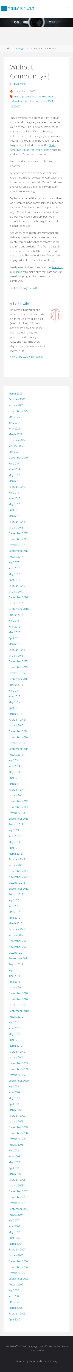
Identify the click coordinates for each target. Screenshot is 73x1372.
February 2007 (17, 1249)
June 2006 (14, 1296)
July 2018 (14, 492)
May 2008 (14, 1162)
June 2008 (14, 1156)
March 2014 (15, 783)
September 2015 (19, 679)
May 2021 (14, 451)
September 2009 (19, 1080)
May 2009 (14, 1098)
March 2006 (15, 1307)
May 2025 (14, 417)
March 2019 (15, 481)
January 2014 (16, 795)
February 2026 (17, 399)
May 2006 (14, 1302)
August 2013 (16, 824)
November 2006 (18, 1267)
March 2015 (15, 713)
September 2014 (19, 748)
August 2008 (16, 1144)
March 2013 (15, 853)
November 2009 (18, 1069)
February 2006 (17, 1313)
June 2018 (14, 498)
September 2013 (19, 818)
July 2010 (14, 1022)
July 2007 (14, 1220)
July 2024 (14, 422)
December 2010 (18, 993)
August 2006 (16, 1284)
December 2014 (18, 731)
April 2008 (14, 1168)
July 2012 (14, 900)
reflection (16, 101)
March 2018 (15, 516)
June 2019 (14, 469)
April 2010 (14, 1040)
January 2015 (16, 725)
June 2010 (14, 1028)
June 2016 (14, 626)
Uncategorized (21, 48)
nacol (17, 96)
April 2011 (14, 981)
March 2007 (15, 1243)
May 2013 (14, 842)
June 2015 (14, 696)
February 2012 (17, 929)
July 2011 (14, 970)
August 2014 (16, 754)
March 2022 (15, 434)
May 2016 (14, 632)
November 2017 (18, 539)
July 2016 (14, 620)
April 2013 (14, 847)
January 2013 (16, 865)
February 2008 (17, 1179)
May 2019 (14, 475)
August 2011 (16, 964)
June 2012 (14, 906)
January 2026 (16, 405)
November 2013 (18, 807)
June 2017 (14, 568)
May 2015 (14, 702)
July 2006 (14, 1290)
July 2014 (14, 760)
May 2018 (14, 504)
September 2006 (19, 1278)
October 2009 (17, 1075)
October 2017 (17, 545)
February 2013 (17, 859)
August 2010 (16, 1016)
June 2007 (14, 1226)
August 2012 (16, 894)
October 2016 (17, 603)
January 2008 (16, 1185)
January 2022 (16, 446)
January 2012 (16, 935)
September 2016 (19, 609)
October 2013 (17, 812)
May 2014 (14, 772)
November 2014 (18, 737)
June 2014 (14, 766)
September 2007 (19, 1209)
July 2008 (14, 1150)
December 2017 (18, 533)
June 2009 (14, 1092)
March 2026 (15, 393)
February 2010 (17, 1051)
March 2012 (15, 923)
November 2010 (18, 999)
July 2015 (14, 690)
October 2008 (17, 1139)
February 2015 (17, 719)
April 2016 (14, 638)
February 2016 (17, 649)
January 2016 (16, 655)
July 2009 (14, 1086)
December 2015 (18, 661)
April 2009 (14, 1104)
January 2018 (16, 527)
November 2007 (18, 1197)
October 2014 (17, 743)
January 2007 (16, 1255)
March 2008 (15, 1174)
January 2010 (16, 1057)
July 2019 (14, 463)
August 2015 (16, 684)
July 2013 (14, 830)
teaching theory (33, 101)
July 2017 (14, 562)
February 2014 (17, 789)
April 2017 (14, 580)
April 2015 (14, 708)
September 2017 (19, 550)
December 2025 (18, 411)
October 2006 (17, 1273)
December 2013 (18, 801)
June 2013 (14, 836)
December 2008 (18, 1127)
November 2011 (18, 946)
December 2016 (18, 597)
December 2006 (18, 1261)
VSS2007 (16, 106)
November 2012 (18, 876)
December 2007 (18, 1191)
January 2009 (16, 1121)
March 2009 (15, 1110)
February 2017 (17, 585)
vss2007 (48, 101)
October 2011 (17, 952)
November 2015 (18, 667)
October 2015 (17, 673)
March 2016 (15, 644)
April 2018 (14, 510)
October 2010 (17, 1005)
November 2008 (18, 1133)
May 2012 (14, 911)
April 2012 (14, 917)
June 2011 (14, 976)
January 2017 (16, 591)
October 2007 (17, 1203)
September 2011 (19, 958)
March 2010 (15, 1045)
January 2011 (16, 987)
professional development (38, 96)
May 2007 (14, 1232)
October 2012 (17, 882)
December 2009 (18, 1063)
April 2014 (14, 777)
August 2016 (16, 614)
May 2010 (14, 1034)
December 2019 (18, 457)
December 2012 (18, 871)
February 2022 (17, 440)
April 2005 (14, 1319)
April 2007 (14, 1238)
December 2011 (18, 941)
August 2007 (16, 1214)
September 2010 (19, 1011)
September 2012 (19, 888)
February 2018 (17, 521)
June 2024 (14, 428)
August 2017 (16, 556)
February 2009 (17, 1115)
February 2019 (17, 486)
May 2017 (14, 574)
